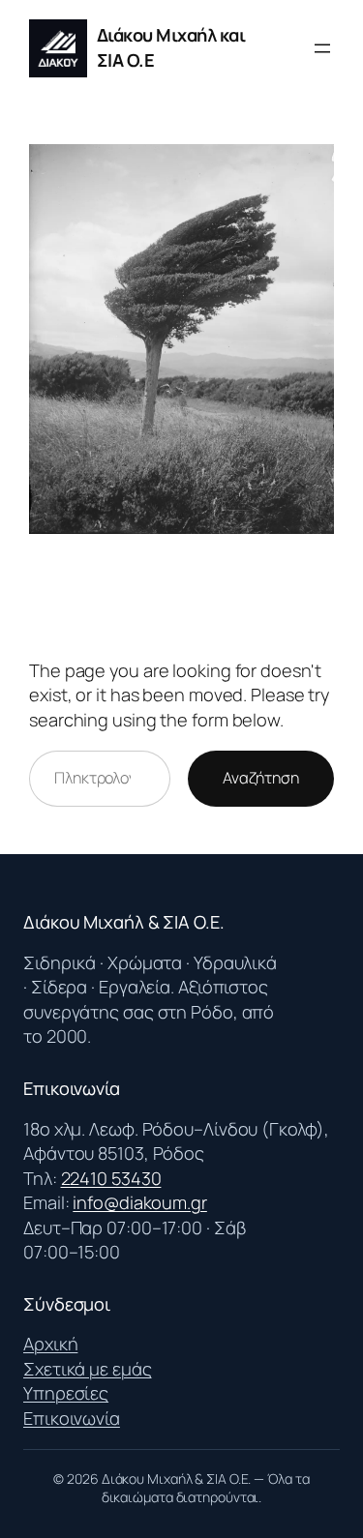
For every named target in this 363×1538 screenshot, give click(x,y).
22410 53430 (111, 1178)
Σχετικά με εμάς (87, 1368)
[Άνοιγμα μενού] (322, 48)
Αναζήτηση (261, 777)
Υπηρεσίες (65, 1393)
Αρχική (50, 1343)
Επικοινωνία (71, 1418)
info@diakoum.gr (140, 1202)
